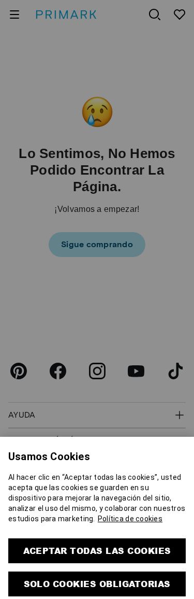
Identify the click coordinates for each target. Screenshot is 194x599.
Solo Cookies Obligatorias (97, 561)
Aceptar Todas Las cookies (97, 528)
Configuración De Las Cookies (97, 587)
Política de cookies (130, 496)
